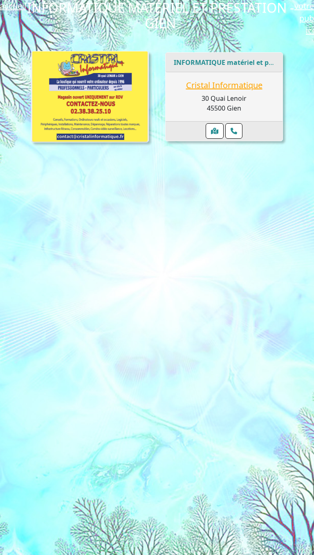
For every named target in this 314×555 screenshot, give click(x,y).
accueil (13, 5)
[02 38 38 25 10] (233, 131)
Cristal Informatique (224, 85)
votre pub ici (304, 18)
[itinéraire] (215, 131)
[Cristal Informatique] (90, 96)
